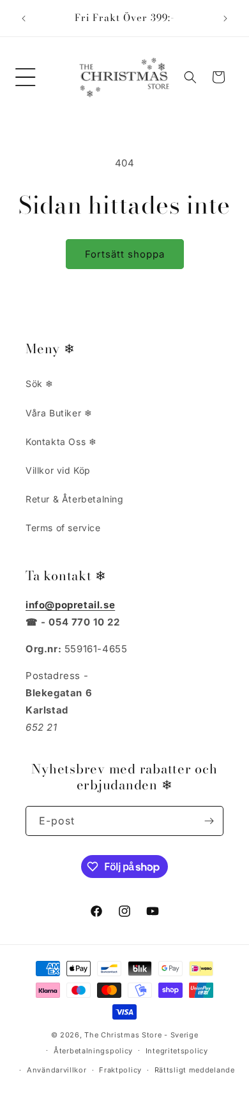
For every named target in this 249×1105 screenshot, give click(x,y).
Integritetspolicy (177, 1050)
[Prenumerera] (209, 821)
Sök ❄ (40, 383)
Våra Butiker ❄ (59, 412)
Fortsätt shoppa (125, 254)
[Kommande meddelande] (225, 18)
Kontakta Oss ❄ (61, 441)
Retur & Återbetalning (75, 499)
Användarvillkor (57, 1069)
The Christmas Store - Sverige (141, 1034)
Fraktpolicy (120, 1069)
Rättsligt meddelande (195, 1069)
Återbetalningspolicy (93, 1050)
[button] (25, 77)
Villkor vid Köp (58, 470)
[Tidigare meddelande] (24, 18)
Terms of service (63, 527)
